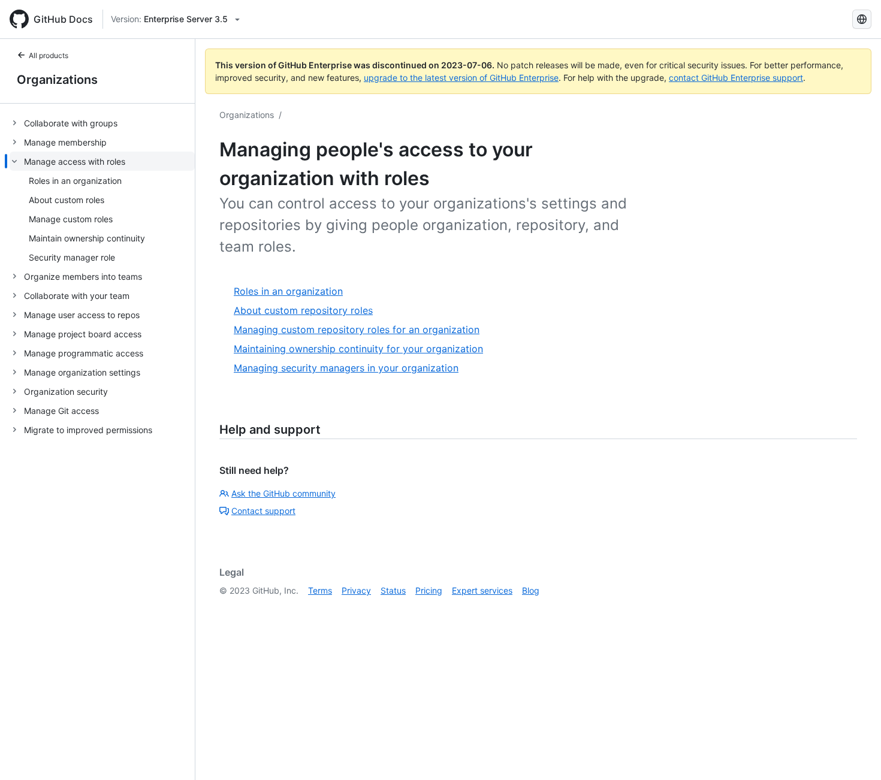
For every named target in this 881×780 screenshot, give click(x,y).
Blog (530, 590)
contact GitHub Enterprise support (736, 77)
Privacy (356, 590)
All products (48, 55)
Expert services (482, 590)
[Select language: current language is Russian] (861, 19)
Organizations (57, 79)
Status (393, 590)
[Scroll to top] (855, 754)
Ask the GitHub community (283, 493)
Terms (320, 590)
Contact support (263, 511)
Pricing (428, 590)
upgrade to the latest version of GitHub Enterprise (461, 77)
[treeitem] (102, 122)
